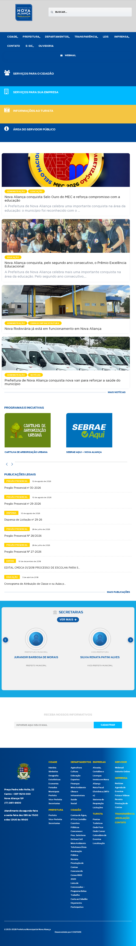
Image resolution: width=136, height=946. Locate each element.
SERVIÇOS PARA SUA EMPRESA (35, 92)
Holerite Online (122, 772)
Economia (53, 784)
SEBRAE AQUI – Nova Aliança (22, 452)
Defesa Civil (77, 839)
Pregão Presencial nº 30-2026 (22, 488)
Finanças (75, 784)
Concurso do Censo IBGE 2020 (77, 875)
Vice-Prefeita (55, 800)
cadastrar (108, 725)
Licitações (98, 808)
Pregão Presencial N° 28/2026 (23, 536)
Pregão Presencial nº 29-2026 (22, 504)
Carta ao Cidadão (79, 899)
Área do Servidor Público (34, 129)
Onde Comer (99, 831)
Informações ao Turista (33, 111)
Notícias (119, 783)
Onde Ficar (98, 827)
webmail (70, 55)
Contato (13, 46)
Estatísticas (54, 780)
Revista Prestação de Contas (77, 863)
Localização (99, 843)
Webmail (119, 768)
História (52, 768)
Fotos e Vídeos (122, 796)
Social (74, 803)
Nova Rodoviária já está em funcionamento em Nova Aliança (53, 329)
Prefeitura (31, 37)
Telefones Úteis (78, 847)
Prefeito (53, 796)
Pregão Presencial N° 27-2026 (22, 552)
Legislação (122, 818)
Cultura (74, 772)
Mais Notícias (117, 392)
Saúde (74, 800)
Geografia (53, 776)
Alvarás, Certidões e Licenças (98, 772)
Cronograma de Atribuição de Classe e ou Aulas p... (35, 584)
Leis (106, 37)
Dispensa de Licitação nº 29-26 (23, 520)
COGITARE (76, 932)
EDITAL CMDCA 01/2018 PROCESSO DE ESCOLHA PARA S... (42, 568)
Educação (75, 776)
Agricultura (76, 768)
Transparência (125, 814)
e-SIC (69, 452)
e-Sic (29, 46)
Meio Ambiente (78, 788)
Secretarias (54, 803)
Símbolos (53, 772)
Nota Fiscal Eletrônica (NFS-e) (101, 792)
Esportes (75, 780)
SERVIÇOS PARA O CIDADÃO (33, 73)
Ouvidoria (46, 46)
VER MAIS (66, 620)
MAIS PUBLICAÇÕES (118, 592)
